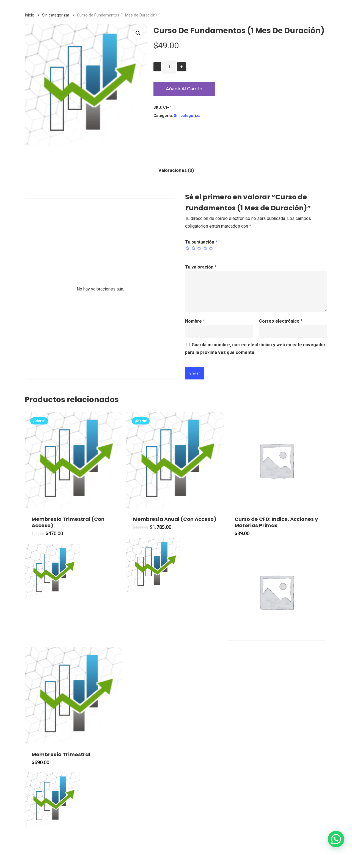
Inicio (29, 15)
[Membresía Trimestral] (73, 695)
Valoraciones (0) (176, 170)
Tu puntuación (201, 242)
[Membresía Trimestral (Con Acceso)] (73, 460)
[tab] (176, 170)
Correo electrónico (280, 321)
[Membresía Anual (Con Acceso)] (175, 460)
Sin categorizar (55, 15)
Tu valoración (200, 267)
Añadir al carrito (184, 88)
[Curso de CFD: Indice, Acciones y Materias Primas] (276, 460)
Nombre (195, 321)
